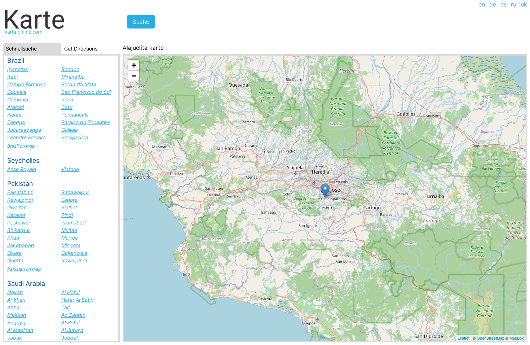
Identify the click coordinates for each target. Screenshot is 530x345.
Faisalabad (20, 192)
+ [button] (134, 65)
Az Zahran (73, 315)
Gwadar (16, 207)
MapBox (516, 338)
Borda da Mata (78, 84)
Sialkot (69, 207)
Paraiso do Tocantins (85, 122)
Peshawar (18, 222)
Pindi (67, 215)
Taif (65, 307)
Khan (13, 238)
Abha (13, 307)
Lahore (69, 200)
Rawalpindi (20, 200)
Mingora (70, 245)
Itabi (12, 77)
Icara (67, 99)
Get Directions (80, 48)
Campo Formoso (26, 84)
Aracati (15, 107)
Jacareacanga (24, 130)
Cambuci (17, 99)
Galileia (69, 130)
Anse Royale (21, 169)
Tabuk (14, 338)
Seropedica (74, 137)
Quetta (15, 260)
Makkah (16, 315)
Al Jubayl (72, 330)
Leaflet (463, 338)
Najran (15, 292)
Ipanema (17, 69)
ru (513, 4)
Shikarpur (18, 230)
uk (524, 4)
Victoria (70, 169)
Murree (69, 238)
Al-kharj (16, 300)
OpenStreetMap (490, 338)
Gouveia (16, 92)
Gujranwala (74, 253)
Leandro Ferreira (26, 137)
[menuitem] (481, 4)
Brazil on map (21, 146)
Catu (66, 107)
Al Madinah (20, 330)
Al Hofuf (70, 292)
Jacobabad (20, 245)
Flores (14, 115)
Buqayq (16, 322)
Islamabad (73, 222)
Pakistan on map (24, 269)
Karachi (16, 215)
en (481, 4)
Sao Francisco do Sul (86, 92)
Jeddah (70, 338)
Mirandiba (73, 77)
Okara (14, 253)
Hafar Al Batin (77, 300)
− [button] (134, 75)
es (503, 4)
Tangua (16, 122)
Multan (69, 230)
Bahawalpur (75, 192)
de (492, 4)
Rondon (70, 69)
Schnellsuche (21, 48)
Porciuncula (75, 115)
